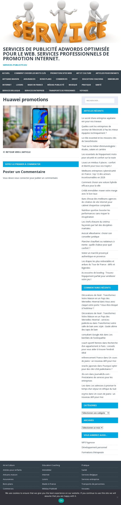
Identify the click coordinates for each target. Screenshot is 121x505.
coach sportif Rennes (92, 342)
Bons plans (45, 79)
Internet (7, 85)
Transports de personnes (62, 90)
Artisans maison (10, 79)
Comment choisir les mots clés (30, 73)
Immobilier (113, 79)
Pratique (86, 85)
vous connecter (21, 178)
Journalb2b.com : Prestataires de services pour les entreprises (97, 377)
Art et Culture (83, 73)
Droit (75, 79)
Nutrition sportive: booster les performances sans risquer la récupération (96, 213)
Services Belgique (11, 90)
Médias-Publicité (55, 85)
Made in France (35, 85)
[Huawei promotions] (41, 146)
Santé (98, 85)
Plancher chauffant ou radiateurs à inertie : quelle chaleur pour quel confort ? (98, 244)
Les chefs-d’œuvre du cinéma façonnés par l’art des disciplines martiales (97, 225)
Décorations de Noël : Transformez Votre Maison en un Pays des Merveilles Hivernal (99, 298)
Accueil (6, 73)
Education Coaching (92, 79)
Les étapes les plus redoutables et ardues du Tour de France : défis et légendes (98, 264)
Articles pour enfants (107, 73)
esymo (85, 393)
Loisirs (19, 85)
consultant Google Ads (92, 334)
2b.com (85, 374)
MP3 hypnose (88, 442)
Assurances (29, 79)
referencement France (92, 357)
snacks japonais (89, 365)
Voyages (84, 90)
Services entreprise (34, 90)
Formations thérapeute (93, 452)
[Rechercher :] (99, 100)
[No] (117, 497)
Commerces (61, 79)
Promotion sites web (61, 73)
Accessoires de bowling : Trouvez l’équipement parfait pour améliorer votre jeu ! (98, 276)
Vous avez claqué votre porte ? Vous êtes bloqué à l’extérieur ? (100, 305)
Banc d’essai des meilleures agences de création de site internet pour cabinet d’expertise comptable (99, 202)
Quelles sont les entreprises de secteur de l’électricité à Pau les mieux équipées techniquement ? (100, 129)
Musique (73, 85)
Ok (61, 500)
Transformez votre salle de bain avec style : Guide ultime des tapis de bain (99, 326)
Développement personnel (94, 447)
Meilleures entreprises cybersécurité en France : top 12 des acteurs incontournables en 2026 (99, 174)
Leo (83, 385)
